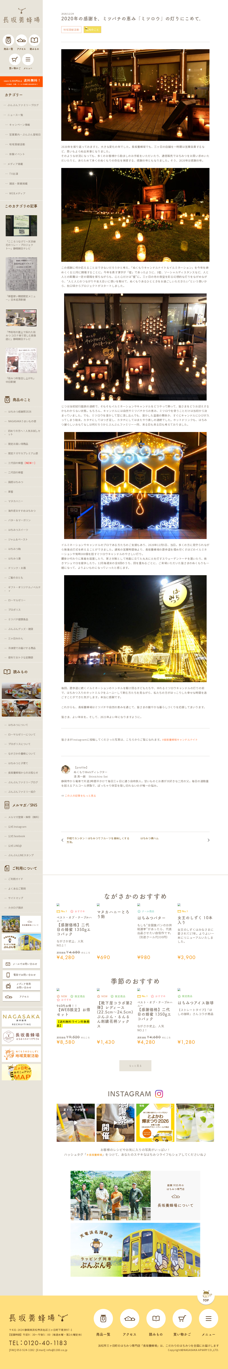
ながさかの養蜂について (22, 753)
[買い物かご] (15, 59)
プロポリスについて (19, 744)
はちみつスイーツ (18, 530)
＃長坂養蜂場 (94, 1154)
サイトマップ (15, 898)
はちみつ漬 (14, 558)
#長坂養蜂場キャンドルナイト (180, 739)
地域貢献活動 (17, 144)
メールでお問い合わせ (25, 964)
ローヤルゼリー (17, 600)
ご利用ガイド (15, 879)
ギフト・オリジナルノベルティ (24, 588)
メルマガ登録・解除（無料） (24, 817)
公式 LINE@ (15, 845)
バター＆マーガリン (19, 520)
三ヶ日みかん (15, 638)
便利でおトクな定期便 (20, 657)
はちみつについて (18, 725)
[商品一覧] (8, 40)
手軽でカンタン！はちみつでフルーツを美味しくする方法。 (98, 840)
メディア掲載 (15, 164)
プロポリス (14, 609)
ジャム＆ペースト (18, 539)
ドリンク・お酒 (17, 568)
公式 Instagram (17, 826)
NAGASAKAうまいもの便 (22, 421)
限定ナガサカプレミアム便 (23, 453)
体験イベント (17, 154)
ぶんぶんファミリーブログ (23, 105)
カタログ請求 (15, 907)
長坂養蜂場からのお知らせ (23, 772)
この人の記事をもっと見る (80, 795)
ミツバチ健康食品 (18, 619)
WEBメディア (17, 193)
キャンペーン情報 (19, 124)
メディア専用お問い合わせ (23, 986)
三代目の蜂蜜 (22, 463)
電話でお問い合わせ (24, 975)
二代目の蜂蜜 (15, 472)
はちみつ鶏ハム (149, 838)
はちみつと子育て (18, 763)
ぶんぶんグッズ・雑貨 (20, 629)
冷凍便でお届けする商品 (22, 648)
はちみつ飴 (14, 549)
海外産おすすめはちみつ (22, 510)
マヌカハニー (15, 501)
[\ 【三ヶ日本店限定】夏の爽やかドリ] (76, 1123)
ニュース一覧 (15, 115)
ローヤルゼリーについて (22, 734)
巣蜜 (10, 491)
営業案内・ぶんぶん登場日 (25, 134)
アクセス (24, 996)
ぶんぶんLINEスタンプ (21, 855)
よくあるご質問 (17, 888)
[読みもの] (34, 40)
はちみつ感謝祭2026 (19, 411)
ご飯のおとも (15, 577)
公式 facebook (16, 836)
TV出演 (13, 173)
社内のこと (92, 29)
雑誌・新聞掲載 (18, 183)
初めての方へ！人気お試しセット (24, 432)
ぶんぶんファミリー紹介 (22, 791)
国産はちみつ (15, 482)
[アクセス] (21, 40)
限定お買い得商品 (18, 444)
